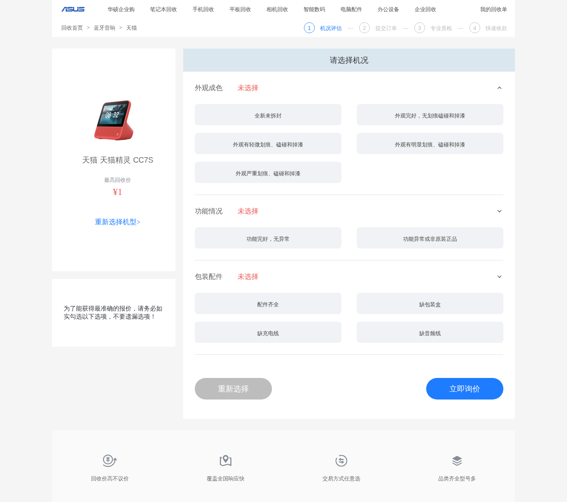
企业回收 (425, 9)
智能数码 (314, 9)
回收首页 (72, 28)
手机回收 (203, 9)
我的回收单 (493, 9)
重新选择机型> (117, 222)
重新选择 (233, 388)
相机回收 (277, 9)
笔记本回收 (163, 9)
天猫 (131, 28)
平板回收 (240, 9)
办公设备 (388, 9)
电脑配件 (351, 9)
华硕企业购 (121, 9)
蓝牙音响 (104, 28)
